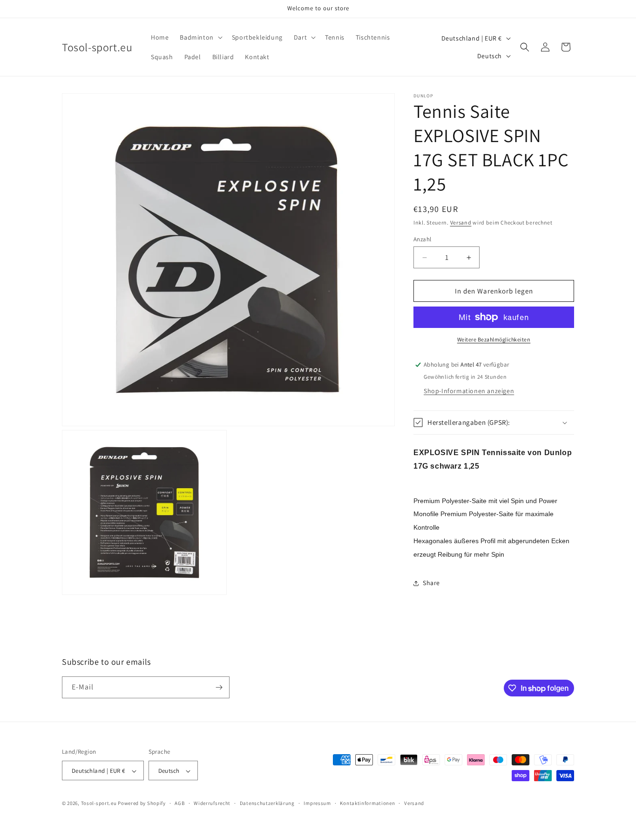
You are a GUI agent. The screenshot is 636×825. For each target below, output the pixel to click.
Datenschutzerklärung (267, 803)
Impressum (317, 803)
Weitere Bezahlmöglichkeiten (494, 339)
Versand (461, 222)
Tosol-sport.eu (99, 803)
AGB (179, 803)
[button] (200, 37)
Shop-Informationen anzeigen (469, 391)
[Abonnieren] (219, 687)
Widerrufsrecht (212, 803)
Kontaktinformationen (367, 803)
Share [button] (431, 583)
